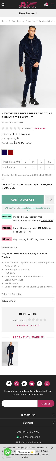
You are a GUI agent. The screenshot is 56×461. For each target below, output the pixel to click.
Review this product (28, 325)
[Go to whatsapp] (7, 452)
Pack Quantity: (9, 138)
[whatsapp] (47, 383)
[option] (28, 13)
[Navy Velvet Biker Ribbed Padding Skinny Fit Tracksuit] (10, 354)
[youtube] (32, 383)
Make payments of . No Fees (26, 229)
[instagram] (16, 383)
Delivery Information (12, 294)
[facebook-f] (9, 383)
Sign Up (46, 403)
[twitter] (24, 383)
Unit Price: (7, 134)
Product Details (9, 247)
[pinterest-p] (39, 383)
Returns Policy (9, 301)
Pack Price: (7, 143)
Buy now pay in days (27, 239)
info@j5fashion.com (30, 442)
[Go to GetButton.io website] (7, 458)
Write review (39, 128)
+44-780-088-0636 (30, 437)
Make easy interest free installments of (27, 218)
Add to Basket (22, 199)
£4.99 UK (37, 175)
